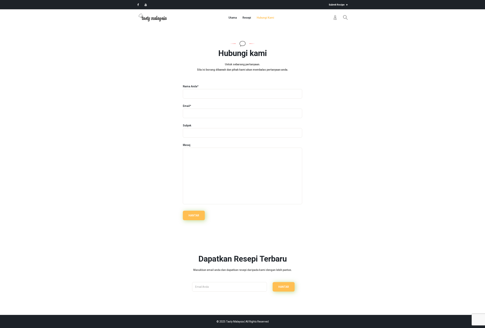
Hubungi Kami (265, 17)
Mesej (186, 145)
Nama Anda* (190, 86)
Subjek (187, 125)
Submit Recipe (337, 4)
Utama (232, 17)
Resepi (246, 17)
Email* (187, 105)
